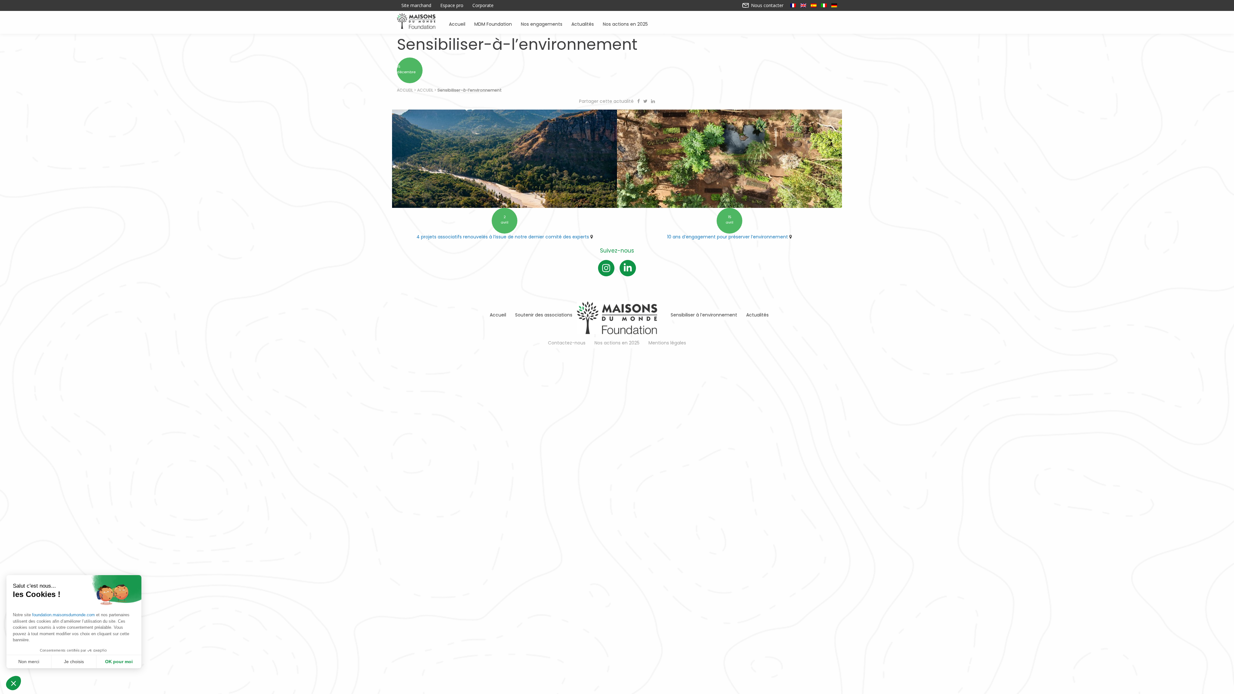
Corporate (483, 5)
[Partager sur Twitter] (646, 101)
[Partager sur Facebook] (639, 101)
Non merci (28, 661)
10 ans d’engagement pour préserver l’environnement (727, 237)
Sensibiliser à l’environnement (704, 315)
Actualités (582, 23)
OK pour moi (119, 661)
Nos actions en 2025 (625, 23)
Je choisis (74, 661)
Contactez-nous (567, 343)
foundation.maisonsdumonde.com (63, 614)
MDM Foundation (493, 23)
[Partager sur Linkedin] (653, 101)
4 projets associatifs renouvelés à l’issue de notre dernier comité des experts (502, 237)
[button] (13, 683)
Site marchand (416, 5)
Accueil (457, 23)
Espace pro (451, 5)
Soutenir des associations (543, 315)
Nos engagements (541, 23)
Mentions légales (667, 343)
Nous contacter (766, 5)
